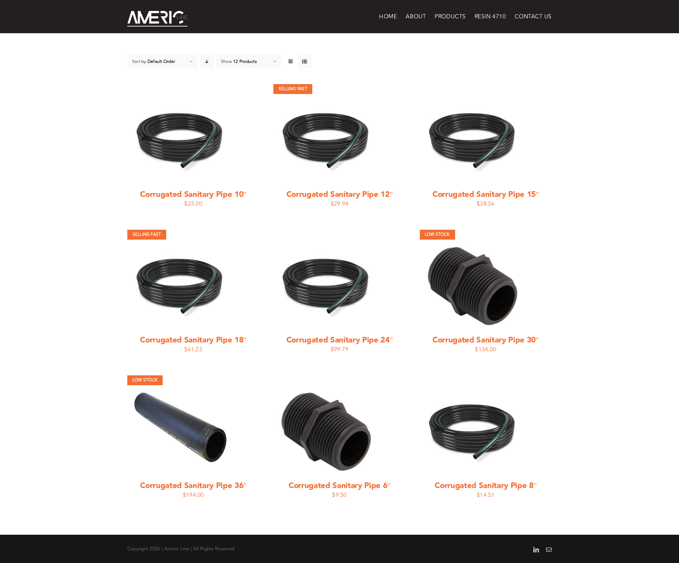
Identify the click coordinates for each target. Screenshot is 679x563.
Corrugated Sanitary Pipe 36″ (193, 486)
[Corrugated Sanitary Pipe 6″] (327, 380)
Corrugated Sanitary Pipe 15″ (486, 194)
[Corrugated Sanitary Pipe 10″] (181, 88)
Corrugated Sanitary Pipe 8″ (485, 486)
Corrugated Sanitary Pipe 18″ (193, 340)
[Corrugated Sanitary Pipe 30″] (473, 234)
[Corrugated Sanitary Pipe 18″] (181, 234)
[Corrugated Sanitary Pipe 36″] (181, 380)
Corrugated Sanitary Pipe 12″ (339, 194)
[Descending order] (207, 61)
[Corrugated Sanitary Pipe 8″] (473, 380)
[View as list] (305, 62)
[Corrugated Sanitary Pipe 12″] (327, 88)
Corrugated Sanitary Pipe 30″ (486, 340)
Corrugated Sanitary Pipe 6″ (339, 486)
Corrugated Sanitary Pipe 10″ (193, 194)
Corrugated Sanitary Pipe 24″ (339, 340)
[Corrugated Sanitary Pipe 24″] (327, 234)
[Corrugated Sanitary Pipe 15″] (473, 88)
